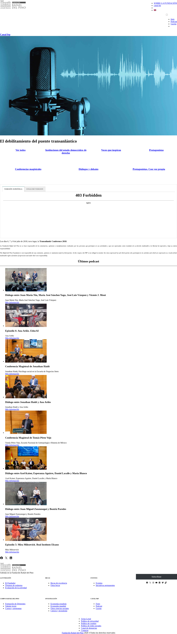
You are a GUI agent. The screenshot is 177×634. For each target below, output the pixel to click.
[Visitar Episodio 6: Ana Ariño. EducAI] (26, 315)
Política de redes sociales (91, 626)
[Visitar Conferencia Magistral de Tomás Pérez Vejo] (26, 422)
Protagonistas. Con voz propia (149, 169)
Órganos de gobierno (13, 585)
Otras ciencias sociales (60, 608)
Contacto (84, 630)
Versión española (13, 189)
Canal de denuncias (89, 628)
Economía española (58, 604)
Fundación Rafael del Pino (73, 633)
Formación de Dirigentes (15, 604)
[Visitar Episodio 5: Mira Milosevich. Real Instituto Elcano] (26, 529)
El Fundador (10, 583)
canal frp (157, 5)
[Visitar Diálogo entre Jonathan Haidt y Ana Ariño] (26, 386)
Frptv (98, 604)
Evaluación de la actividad (16, 588)
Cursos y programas (13, 608)
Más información (12, 302)
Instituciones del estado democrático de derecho (65, 151)
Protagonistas (156, 150)
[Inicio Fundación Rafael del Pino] (13, 8)
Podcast (174, 21)
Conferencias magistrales (28, 169)
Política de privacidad (90, 621)
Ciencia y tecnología (59, 611)
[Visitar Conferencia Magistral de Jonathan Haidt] (26, 351)
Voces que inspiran (111, 150)
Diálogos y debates (88, 169)
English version (35, 189)
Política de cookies (88, 623)
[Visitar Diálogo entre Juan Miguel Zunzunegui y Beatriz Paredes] (26, 493)
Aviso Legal (86, 619)
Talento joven (10, 606)
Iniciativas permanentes (105, 585)
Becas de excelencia (59, 583)
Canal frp (5, 34)
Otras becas (55, 585)
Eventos (99, 583)
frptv (173, 19)
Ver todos (21, 150)
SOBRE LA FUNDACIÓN (165, 3)
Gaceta (173, 24)
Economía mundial (58, 606)
